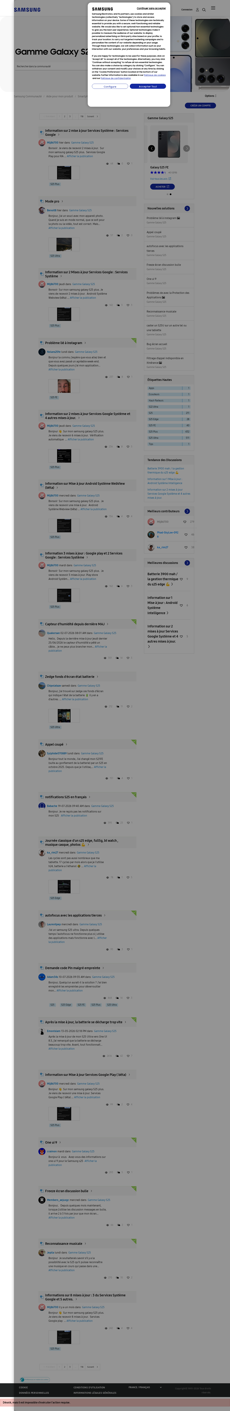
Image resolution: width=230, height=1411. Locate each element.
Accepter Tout (148, 87)
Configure (110, 87)
